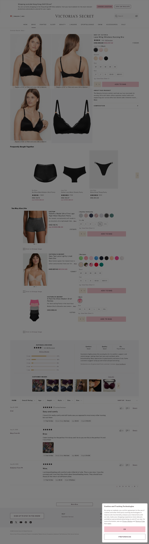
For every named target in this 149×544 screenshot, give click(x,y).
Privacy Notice (127, 521)
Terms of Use (140, 521)
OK (124, 529)
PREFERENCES (124, 537)
